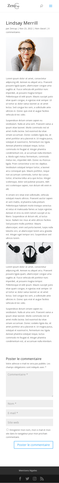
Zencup (13, 28)
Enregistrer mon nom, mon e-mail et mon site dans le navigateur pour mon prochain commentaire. (28, 433)
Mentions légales (28, 470)
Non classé (40, 28)
